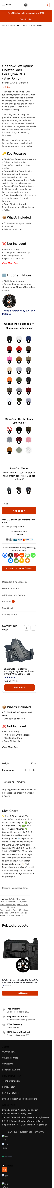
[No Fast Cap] (9, 490)
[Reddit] (21, 555)
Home (4, 25)
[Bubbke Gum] (9, 360)
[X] (10, 555)
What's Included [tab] (10, 588)
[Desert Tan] (9, 370)
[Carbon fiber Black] (28, 380)
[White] (19, 339)
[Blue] (28, 339)
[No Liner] (9, 430)
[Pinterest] (16, 555)
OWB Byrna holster (19, 913)
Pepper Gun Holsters (18, 25)
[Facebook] (4, 555)
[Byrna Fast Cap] (19, 490)
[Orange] (9, 380)
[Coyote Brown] (19, 360)
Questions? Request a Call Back (19, 568)
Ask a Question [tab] (9, 614)
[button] (47, 5)
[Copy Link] (21, 560)
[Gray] (19, 370)
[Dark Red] (19, 440)
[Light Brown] (9, 450)
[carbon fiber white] (9, 401)
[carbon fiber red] (28, 391)
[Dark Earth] (28, 360)
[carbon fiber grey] (19, 391)
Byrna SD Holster (20, 910)
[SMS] (27, 555)
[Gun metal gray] (28, 370)
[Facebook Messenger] (10, 560)
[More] (27, 560)
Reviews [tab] (8, 601)
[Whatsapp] (33, 555)
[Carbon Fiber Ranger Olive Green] (19, 401)
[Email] (16, 560)
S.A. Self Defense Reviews (25, 1131)
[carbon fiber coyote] (9, 391)
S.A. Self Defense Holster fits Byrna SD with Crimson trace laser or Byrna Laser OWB (21, 981)
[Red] (9, 349)
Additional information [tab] (13, 595)
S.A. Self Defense (15, 915)
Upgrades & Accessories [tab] (15, 582)
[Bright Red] (19, 349)
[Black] (9, 339)
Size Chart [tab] (7, 608)
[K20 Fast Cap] (28, 490)
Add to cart (19, 510)
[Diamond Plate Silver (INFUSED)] (28, 401)
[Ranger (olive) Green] (19, 380)
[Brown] (28, 349)
